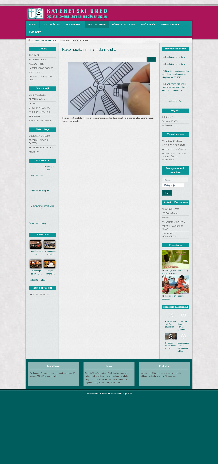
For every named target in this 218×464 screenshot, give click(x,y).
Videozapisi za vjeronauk (45, 40)
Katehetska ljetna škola (175, 57)
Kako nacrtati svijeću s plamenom (170, 324)
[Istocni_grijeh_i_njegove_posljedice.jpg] (175, 284)
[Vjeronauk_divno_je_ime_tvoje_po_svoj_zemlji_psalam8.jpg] (175, 259)
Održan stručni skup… (38, 223)
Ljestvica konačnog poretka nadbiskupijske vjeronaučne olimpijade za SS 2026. (175, 74)
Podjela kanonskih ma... (50, 274)
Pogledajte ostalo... (37, 280)
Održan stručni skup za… (40, 191)
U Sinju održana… (36, 175)
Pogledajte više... (175, 101)
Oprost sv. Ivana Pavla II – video (170, 345)
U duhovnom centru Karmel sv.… (42, 207)
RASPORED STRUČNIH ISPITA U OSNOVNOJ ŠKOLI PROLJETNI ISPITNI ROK (175, 87)
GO (151, 59)
